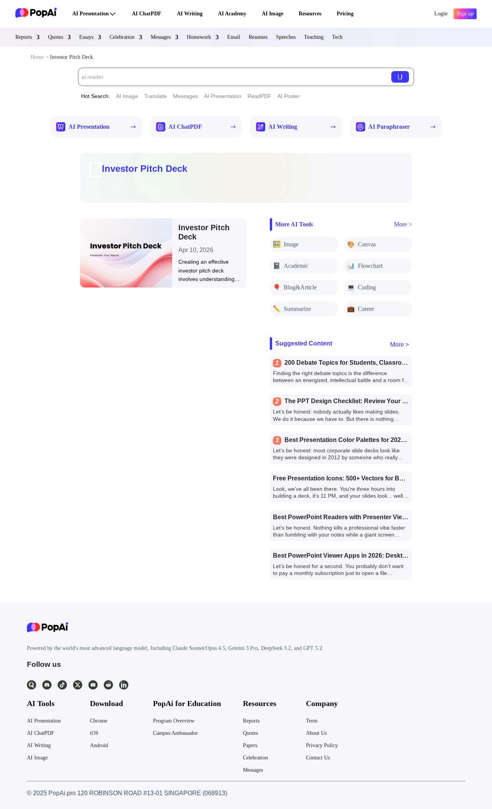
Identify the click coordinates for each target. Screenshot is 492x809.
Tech (337, 37)
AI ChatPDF (146, 14)
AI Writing (190, 14)
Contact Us (318, 758)
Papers (250, 745)
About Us (316, 733)
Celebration (122, 37)
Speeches (286, 37)
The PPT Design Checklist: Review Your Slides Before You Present (381, 401)
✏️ (292, 309)
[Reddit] (108, 684)
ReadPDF (259, 96)
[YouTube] (93, 684)
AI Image (272, 14)
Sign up (465, 14)
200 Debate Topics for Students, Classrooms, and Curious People (379, 362)
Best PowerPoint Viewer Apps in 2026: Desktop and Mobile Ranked (370, 555)
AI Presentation (90, 14)
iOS (94, 733)
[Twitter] (77, 684)
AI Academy (232, 14)
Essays (86, 37)
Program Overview (173, 721)
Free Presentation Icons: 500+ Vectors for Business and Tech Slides (371, 478)
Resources (310, 14)
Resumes (258, 37)
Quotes (55, 37)
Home (37, 57)
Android (99, 745)
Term (311, 721)
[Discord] (47, 684)
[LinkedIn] (123, 684)
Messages (161, 37)
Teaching (314, 37)
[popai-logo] (36, 14)
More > (403, 224)
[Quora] (31, 684)
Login (440, 14)
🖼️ (286, 244)
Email (233, 37)
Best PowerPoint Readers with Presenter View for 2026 (352, 517)
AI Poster (289, 96)
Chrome (98, 721)
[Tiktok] (62, 684)
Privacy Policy (322, 745)
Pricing (345, 14)
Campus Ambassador (175, 733)
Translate (155, 96)
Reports (23, 37)
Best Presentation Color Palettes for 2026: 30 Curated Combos (375, 440)
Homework (199, 37)
